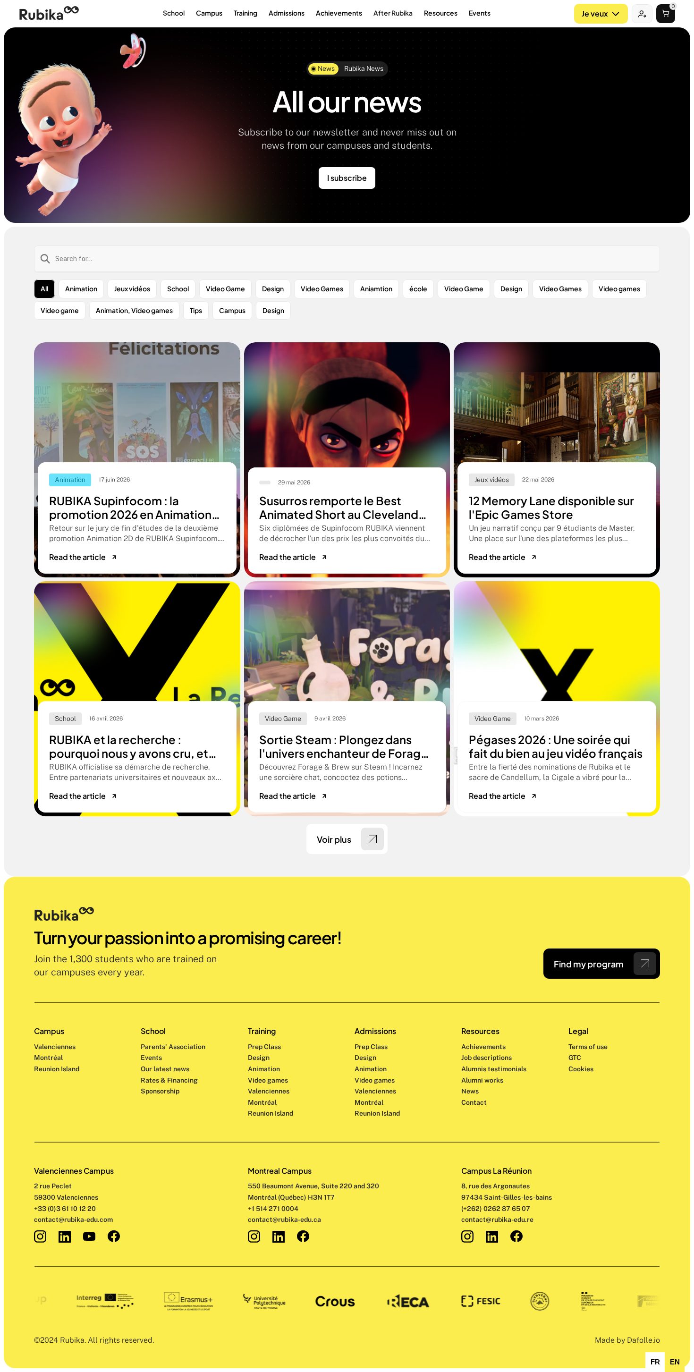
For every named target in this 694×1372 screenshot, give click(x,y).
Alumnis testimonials (493, 1069)
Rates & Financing (169, 1080)
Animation (264, 1069)
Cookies (580, 1069)
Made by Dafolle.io (627, 1340)
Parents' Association (173, 1046)
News (470, 1091)
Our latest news (165, 1069)
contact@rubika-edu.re (497, 1219)
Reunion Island (56, 1069)
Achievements (483, 1046)
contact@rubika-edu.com (73, 1219)
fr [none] (655, 1362)
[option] (655, 1362)
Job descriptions (486, 1057)
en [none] (675, 1362)
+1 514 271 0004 (273, 1208)
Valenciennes (55, 1046)
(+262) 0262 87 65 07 (495, 1208)
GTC (574, 1057)
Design (259, 1057)
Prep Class (265, 1046)
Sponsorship (160, 1091)
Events (151, 1057)
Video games (268, 1080)
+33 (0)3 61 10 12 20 (65, 1208)
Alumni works (482, 1080)
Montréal (48, 1057)
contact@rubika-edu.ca (284, 1219)
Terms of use (588, 1046)
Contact (474, 1102)
